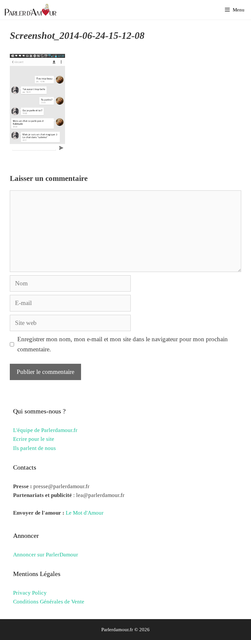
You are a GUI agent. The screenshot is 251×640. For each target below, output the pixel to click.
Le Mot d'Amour (85, 513)
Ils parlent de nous (34, 448)
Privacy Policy (30, 593)
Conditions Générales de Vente (48, 602)
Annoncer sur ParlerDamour (45, 555)
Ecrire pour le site (33, 439)
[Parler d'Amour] (31, 10)
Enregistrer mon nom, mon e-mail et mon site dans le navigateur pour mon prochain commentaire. (122, 344)
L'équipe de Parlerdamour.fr (45, 430)
